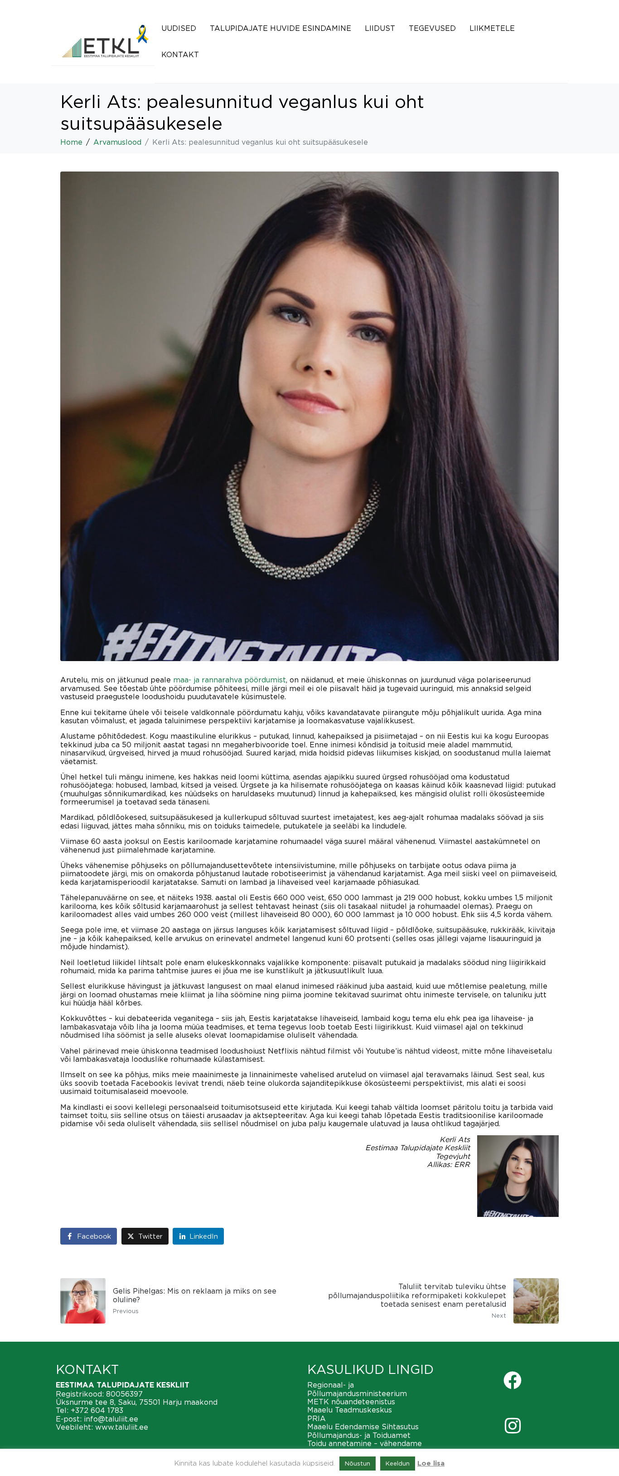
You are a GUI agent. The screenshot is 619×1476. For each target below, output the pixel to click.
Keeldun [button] (398, 1463)
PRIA (316, 1418)
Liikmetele (492, 28)
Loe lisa (431, 1463)
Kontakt (180, 54)
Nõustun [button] (357, 1463)
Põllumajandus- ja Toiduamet (359, 1435)
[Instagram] (512, 1425)
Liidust (380, 28)
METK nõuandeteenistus (351, 1402)
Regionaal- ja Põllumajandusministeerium (357, 1389)
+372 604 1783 (97, 1410)
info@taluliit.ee (111, 1419)
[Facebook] (512, 1380)
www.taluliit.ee (121, 1427)
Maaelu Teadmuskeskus (349, 1410)
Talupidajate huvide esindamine (280, 28)
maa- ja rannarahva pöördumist (229, 680)
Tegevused (432, 28)
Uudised (178, 28)
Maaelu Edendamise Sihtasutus (363, 1426)
